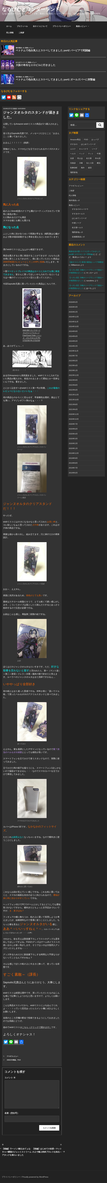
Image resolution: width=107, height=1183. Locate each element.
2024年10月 (74, 326)
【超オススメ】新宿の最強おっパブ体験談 (86, 262)
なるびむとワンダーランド (31, 9)
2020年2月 (73, 443)
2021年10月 (74, 400)
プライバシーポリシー (62, 26)
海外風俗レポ (74, 200)
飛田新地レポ (77, 232)
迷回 (90, 168)
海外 (83, 168)
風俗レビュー (81, 26)
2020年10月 (74, 419)
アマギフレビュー (12, 1056)
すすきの (74, 144)
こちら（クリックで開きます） (36, 1027)
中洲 (98, 154)
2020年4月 (73, 434)
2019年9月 (73, 458)
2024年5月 (73, 341)
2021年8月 (73, 404)
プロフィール (22, 26)
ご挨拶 (21, 33)
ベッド (82, 154)
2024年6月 (73, 336)
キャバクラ (83, 149)
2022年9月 (73, 380)
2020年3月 (73, 439)
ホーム (9, 26)
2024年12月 (74, 317)
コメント (10, 1077)
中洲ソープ (76, 223)
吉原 (72, 158)
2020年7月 (73, 424)
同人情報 (10, 33)
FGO (19, 1060)
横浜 (98, 163)
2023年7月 (73, 356)
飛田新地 (74, 172)
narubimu (22, 108)
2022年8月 (73, 385)
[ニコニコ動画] (19, 97)
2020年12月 (74, 414)
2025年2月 (73, 312)
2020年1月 (73, 448)
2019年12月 (74, 453)
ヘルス (73, 154)
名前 (7, 1113)
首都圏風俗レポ (78, 237)
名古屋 (89, 158)
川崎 (81, 163)
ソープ (94, 149)
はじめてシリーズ (88, 144)
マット (90, 154)
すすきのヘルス (78, 214)
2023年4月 (73, 365)
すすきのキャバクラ (80, 209)
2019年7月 (73, 468)
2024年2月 (73, 346)
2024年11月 (73, 322)
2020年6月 (73, 429)
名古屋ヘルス (77, 227)
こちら (23, 249)
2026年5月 (73, 302)
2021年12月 (74, 395)
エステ (73, 149)
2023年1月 (73, 370)
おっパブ (95, 139)
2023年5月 (73, 361)
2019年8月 (73, 463)
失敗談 (73, 163)
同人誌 (80, 158)
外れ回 (97, 158)
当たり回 (89, 163)
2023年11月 (73, 351)
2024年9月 (73, 331)
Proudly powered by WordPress (35, 1177)
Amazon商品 (11, 1060)
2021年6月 (73, 409)
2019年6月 (73, 473)
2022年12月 (74, 375)
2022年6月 (73, 390)
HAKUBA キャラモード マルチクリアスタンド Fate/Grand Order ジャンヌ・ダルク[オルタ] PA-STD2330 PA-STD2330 (32, 335)
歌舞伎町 (74, 168)
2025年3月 (73, 307)
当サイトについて (40, 26)
